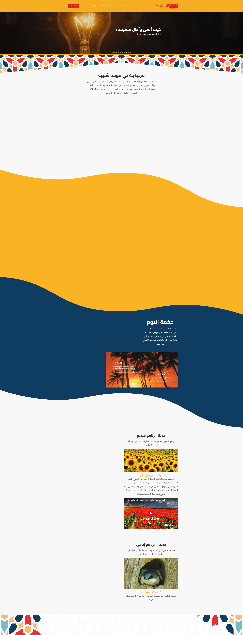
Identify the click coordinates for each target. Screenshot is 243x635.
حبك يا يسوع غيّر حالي (151, 475)
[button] (65, 5)
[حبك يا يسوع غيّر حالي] (151, 460)
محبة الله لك (150, 29)
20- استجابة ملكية (151, 592)
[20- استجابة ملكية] (151, 573)
